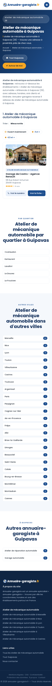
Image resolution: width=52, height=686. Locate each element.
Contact (41, 677)
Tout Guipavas (16, 58)
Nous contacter (10, 661)
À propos (33, 677)
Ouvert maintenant (16, 132)
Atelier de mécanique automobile (27, 47)
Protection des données (17, 677)
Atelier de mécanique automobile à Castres (24, 639)
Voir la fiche (36, 193)
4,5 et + (11, 137)
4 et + (37, 132)
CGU (27, 674)
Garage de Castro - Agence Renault (23, 175)
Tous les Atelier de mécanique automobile (23, 653)
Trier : (6, 123)
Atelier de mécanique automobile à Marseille (24, 614)
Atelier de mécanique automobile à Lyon (22, 623)
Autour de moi (16, 65)
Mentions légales (16, 674)
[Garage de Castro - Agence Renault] (26, 155)
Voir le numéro (17, 193)
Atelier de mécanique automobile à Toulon (23, 627)
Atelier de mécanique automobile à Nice (22, 618)
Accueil (6, 47)
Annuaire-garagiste (23, 5)
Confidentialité (36, 674)
